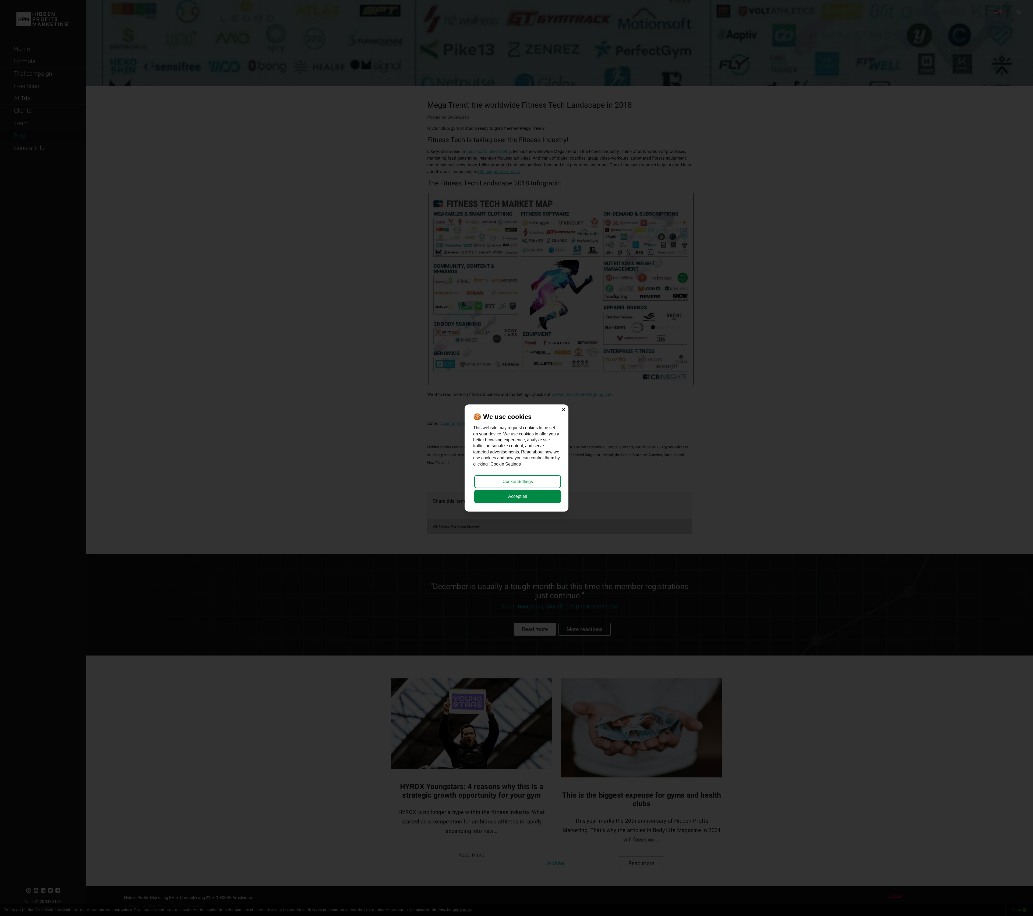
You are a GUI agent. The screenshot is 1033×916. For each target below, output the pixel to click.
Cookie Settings (518, 482)
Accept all (517, 496)
